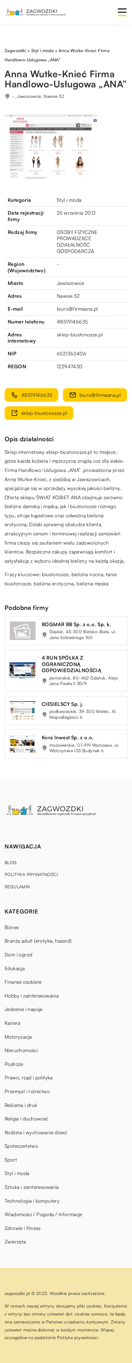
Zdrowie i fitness (23, 1228)
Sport (11, 1160)
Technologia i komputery (32, 1201)
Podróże (14, 1064)
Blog (11, 862)
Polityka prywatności (31, 874)
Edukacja (15, 968)
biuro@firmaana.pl (77, 309)
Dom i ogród (18, 954)
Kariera (13, 1023)
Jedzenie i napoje (24, 1009)
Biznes (12, 927)
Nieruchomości (21, 1050)
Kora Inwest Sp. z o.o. (68, 737)
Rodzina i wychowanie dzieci (36, 1132)
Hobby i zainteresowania (32, 996)
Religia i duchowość (27, 1119)
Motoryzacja (18, 1037)
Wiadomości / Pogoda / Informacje (43, 1214)
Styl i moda (69, 200)
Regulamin (17, 886)
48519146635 (72, 322)
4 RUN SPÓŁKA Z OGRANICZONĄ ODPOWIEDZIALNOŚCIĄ (71, 664)
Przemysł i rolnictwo (27, 1091)
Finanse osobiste (23, 982)
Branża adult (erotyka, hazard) (38, 941)
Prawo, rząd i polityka (29, 1077)
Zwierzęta (15, 1242)
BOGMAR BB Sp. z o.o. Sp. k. (76, 624)
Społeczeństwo (21, 1146)
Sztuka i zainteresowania (32, 1187)
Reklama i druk (21, 1105)
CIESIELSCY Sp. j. (62, 704)
